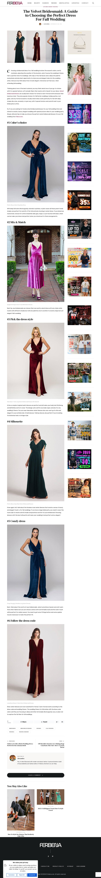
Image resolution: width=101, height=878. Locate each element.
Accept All (32, 875)
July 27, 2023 (50, 806)
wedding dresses (24, 732)
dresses (39, 728)
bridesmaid (12, 728)
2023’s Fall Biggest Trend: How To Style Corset (50, 809)
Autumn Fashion (47, 6)
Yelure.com (19, 116)
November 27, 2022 (20, 832)
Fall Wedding (49, 728)
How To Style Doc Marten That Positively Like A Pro (21, 835)
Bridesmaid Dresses (26, 728)
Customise (11, 875)
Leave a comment (34, 775)
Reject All (21, 875)
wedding (11, 732)
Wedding (55, 6)
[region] (20, 869)
